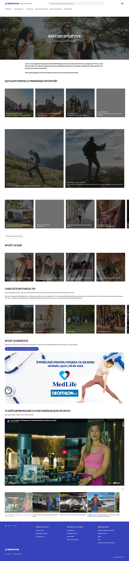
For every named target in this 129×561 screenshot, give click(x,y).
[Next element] (122, 489)
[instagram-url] (12, 526)
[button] (18, 504)
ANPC (99, 536)
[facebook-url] (6, 526)
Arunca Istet (70, 536)
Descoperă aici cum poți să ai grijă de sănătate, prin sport (21, 349)
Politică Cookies (102, 533)
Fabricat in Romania (72, 539)
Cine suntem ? (40, 530)
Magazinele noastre (41, 533)
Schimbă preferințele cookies (106, 543)
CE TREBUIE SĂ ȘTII (72, 113)
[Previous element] (117, 489)
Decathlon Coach (72, 533)
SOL (99, 539)
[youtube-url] (9, 526)
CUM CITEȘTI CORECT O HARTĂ (76, 182)
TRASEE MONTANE (11, 184)
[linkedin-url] (16, 526)
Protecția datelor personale (106, 530)
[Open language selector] (122, 3)
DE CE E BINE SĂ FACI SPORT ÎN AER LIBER (49, 113)
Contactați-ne (40, 536)
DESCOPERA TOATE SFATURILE (14, 236)
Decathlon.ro (71, 530)
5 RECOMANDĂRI (103, 112)
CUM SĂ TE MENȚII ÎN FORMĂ (14, 113)
